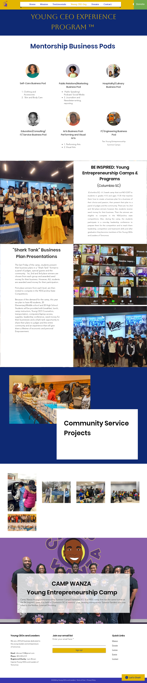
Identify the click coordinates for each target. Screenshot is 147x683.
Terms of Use (81, 680)
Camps (114, 650)
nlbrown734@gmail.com (25, 653)
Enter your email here (62, 639)
